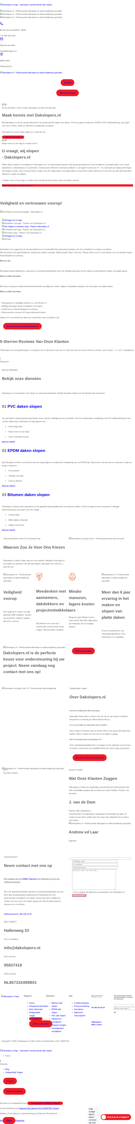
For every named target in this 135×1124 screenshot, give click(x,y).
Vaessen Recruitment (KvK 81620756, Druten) (39, 1108)
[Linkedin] (11, 1004)
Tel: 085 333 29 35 (98, 1008)
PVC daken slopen (25, 406)
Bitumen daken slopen (29, 495)
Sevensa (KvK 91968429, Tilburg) (45, 1103)
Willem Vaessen (30, 879)
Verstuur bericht (79, 895)
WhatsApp (19, 1120)
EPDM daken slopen (26, 450)
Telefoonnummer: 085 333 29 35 (18, 914)
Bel (1, 1120)
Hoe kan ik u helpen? (115, 1117)
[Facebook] (4, 1004)
